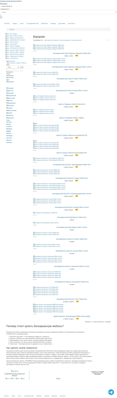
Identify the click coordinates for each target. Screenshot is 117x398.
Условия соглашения (74, 372)
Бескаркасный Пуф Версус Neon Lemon (72, 227)
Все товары (13, 34)
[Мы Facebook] (12, 378)
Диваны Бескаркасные (17, 38)
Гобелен (13, 63)
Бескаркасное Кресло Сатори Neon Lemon (72, 251)
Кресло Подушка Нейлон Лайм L (71, 117)
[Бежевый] (10, 82)
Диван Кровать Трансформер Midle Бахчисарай (72, 316)
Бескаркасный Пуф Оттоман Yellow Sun (72, 78)
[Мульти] (9, 100)
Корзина (73, 386)
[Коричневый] (11, 95)
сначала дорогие (76, 40)
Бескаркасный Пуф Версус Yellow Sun (71, 217)
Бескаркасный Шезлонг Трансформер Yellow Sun (72, 164)
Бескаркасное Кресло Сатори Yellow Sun (71, 239)
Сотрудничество (32, 23)
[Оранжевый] (11, 103)
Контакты (71, 23)
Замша (18, 63)
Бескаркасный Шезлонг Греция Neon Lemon (72, 207)
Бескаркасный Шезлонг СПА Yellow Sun (72, 299)
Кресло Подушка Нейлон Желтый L (71, 104)
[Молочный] (10, 98)
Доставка (61, 23)
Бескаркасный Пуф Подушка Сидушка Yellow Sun (72, 53)
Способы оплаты (76, 382)
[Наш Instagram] (7, 378)
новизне (55, 40)
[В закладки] (35, 64)
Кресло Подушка (15, 46)
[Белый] (8, 84)
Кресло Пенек (14, 42)
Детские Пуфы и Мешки (17, 50)
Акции (15, 23)
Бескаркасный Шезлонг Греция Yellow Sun (72, 178)
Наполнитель (14, 58)
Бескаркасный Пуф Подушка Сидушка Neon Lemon (71, 67)
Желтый (12, 61)
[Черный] (9, 115)
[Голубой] (9, 88)
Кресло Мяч (13, 44)
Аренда (53, 23)
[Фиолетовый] (11, 110)
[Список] (108, 40)
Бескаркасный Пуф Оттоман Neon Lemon (72, 90)
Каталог (7, 23)
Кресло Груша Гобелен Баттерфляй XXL (71, 135)
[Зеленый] (10, 93)
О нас (22, 23)
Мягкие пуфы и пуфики (17, 52)
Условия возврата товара (77, 378)
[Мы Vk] (17, 378)
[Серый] (9, 108)
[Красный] (10, 118)
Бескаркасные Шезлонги (17, 48)
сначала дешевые (64, 40)
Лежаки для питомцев (16, 56)
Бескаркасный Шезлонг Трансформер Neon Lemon (71, 193)
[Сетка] (110, 40)
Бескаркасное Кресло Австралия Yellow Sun (72, 281)
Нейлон (24, 63)
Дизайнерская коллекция (17, 40)
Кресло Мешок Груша (16, 36)
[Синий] (9, 113)
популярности (48, 40)
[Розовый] (10, 105)
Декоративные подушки (17, 54)
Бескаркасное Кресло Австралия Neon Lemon (71, 266)
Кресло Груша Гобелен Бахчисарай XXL (72, 152)
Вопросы (44, 23)
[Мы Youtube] (23, 378)
